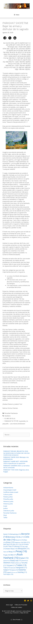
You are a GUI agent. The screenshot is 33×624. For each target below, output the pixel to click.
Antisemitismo (8, 488)
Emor (10, 542)
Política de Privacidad (21, 605)
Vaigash (10, 572)
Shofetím (7, 416)
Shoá (5, 515)
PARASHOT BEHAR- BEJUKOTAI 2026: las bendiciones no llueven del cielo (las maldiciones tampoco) (16, 453)
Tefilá (5, 517)
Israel (5, 506)
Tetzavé (11, 565)
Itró (27, 542)
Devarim (19, 540)
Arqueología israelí (9, 490)
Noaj (11, 551)
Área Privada (16, 619)
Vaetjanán (21, 567)
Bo (21, 537)
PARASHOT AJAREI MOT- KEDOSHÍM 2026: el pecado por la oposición (15, 462)
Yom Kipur (8, 574)
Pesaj (21, 551)
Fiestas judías (8, 497)
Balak (6, 534)
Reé (14, 555)
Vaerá (12, 568)
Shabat (24, 558)
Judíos (5, 508)
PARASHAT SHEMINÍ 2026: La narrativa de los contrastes (16, 466)
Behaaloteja (15, 534)
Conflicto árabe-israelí (10, 492)
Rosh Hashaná (13, 556)
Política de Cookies (16, 607)
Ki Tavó (20, 544)
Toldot (21, 565)
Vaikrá (15, 572)
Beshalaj (13, 537)
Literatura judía (8, 511)
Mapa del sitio (24, 613)
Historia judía (8, 504)
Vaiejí (7, 570)
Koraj (18, 546)
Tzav (6, 567)
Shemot (8, 562)
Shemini (25, 560)
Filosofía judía (8, 499)
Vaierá (14, 570)
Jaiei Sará (7, 544)
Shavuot (6, 560)
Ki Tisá (10, 546)
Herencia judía (8, 501)
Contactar (16, 613)
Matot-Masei (11, 549)
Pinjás (6, 555)
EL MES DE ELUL (9, 418)
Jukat (15, 544)
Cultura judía (7, 494)
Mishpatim (23, 548)
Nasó (5, 552)
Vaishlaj (22, 572)
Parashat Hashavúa (11, 413)
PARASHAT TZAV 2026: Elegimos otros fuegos (16, 471)
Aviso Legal (9, 605)
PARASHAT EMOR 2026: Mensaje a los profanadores (16, 458)
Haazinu (19, 542)
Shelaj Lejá (15, 560)
